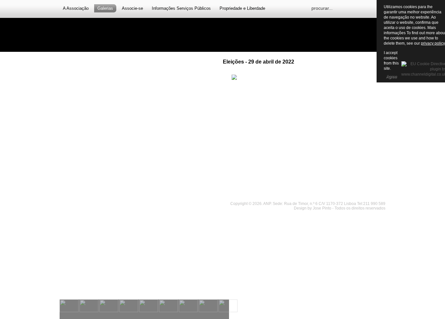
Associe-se (132, 8)
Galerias (105, 8)
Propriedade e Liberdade (242, 8)
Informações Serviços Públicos (181, 8)
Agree (391, 76)
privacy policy (433, 43)
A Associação (76, 8)
